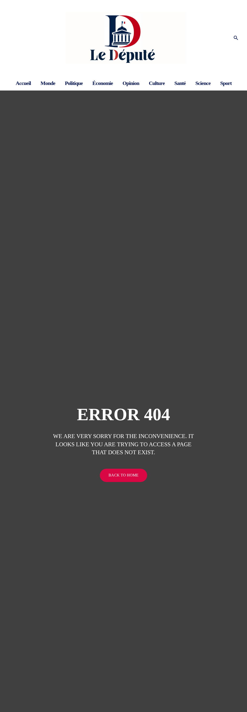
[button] (236, 38)
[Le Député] (123, 38)
